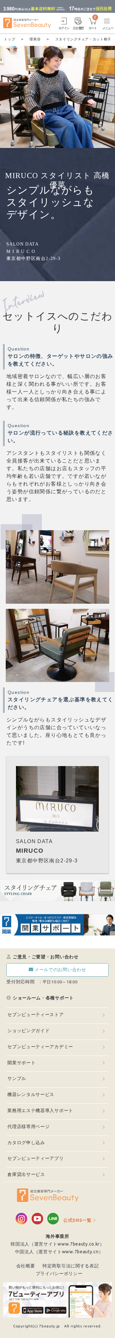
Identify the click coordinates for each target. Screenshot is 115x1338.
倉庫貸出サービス (26, 1174)
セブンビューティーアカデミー (40, 1046)
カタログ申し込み (26, 1142)
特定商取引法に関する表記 (70, 1265)
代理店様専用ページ (28, 1126)
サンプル (16, 1078)
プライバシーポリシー (59, 1273)
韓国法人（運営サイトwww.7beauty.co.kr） (57, 1244)
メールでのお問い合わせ (60, 969)
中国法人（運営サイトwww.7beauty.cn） (59, 1251)
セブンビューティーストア (35, 1014)
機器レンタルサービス (30, 1094)
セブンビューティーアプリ (35, 1158)
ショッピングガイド (28, 1030)
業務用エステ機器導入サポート (40, 1110)
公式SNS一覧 (77, 1220)
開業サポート (21, 1062)
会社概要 (25, 1265)
